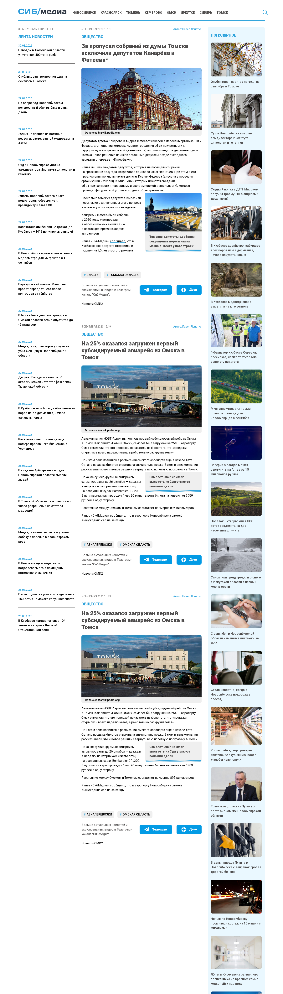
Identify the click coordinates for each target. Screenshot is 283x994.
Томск (222, 12)
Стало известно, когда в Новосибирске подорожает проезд (231, 694)
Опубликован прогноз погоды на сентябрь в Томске (235, 84)
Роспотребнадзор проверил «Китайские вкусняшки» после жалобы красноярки (233, 754)
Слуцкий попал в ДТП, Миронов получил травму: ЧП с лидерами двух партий (234, 194)
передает (105, 159)
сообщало (117, 241)
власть (92, 275)
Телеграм (159, 290)
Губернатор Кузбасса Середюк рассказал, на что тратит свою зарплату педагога (234, 357)
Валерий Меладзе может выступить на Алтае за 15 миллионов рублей (230, 469)
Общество (92, 36)
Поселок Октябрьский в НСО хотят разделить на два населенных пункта (232, 525)
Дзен (193, 290)
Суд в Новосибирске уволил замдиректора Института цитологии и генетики (232, 138)
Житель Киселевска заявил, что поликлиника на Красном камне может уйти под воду (234, 979)
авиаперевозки (99, 544)
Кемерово (153, 12)
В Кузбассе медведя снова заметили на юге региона (231, 304)
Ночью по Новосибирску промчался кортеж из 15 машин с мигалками (236, 923)
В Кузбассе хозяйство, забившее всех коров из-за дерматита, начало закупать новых (235, 250)
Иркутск (188, 12)
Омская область (136, 544)
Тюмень (133, 12)
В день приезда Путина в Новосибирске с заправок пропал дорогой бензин (236, 867)
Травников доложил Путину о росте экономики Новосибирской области (236, 811)
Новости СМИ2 (92, 304)
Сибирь (206, 12)
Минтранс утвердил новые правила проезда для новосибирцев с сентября (230, 413)
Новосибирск (84, 12)
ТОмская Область (123, 275)
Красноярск (111, 12)
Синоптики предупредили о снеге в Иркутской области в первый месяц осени (236, 582)
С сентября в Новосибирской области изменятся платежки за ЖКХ (235, 638)
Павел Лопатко (192, 29)
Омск (171, 12)
